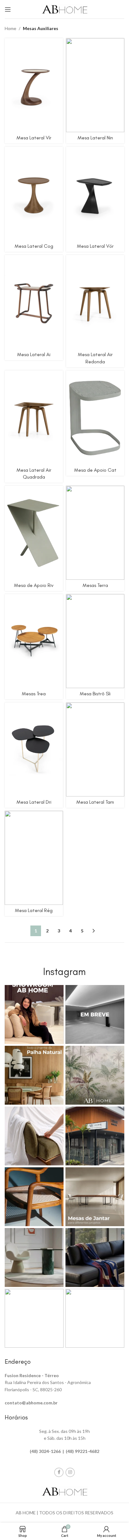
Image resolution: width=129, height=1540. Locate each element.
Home (10, 28)
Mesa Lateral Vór (95, 246)
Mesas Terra (95, 585)
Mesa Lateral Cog (34, 246)
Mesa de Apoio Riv (34, 585)
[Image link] (64, 1491)
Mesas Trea (34, 694)
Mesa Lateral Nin (95, 138)
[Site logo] (64, 8)
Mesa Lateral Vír (34, 138)
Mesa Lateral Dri (34, 802)
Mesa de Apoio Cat (95, 470)
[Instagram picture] (34, 1014)
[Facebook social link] (59, 1472)
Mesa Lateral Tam (95, 802)
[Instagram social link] (70, 1472)
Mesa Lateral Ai (33, 354)
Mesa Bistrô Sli (95, 694)
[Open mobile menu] (8, 9)
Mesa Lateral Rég (34, 910)
